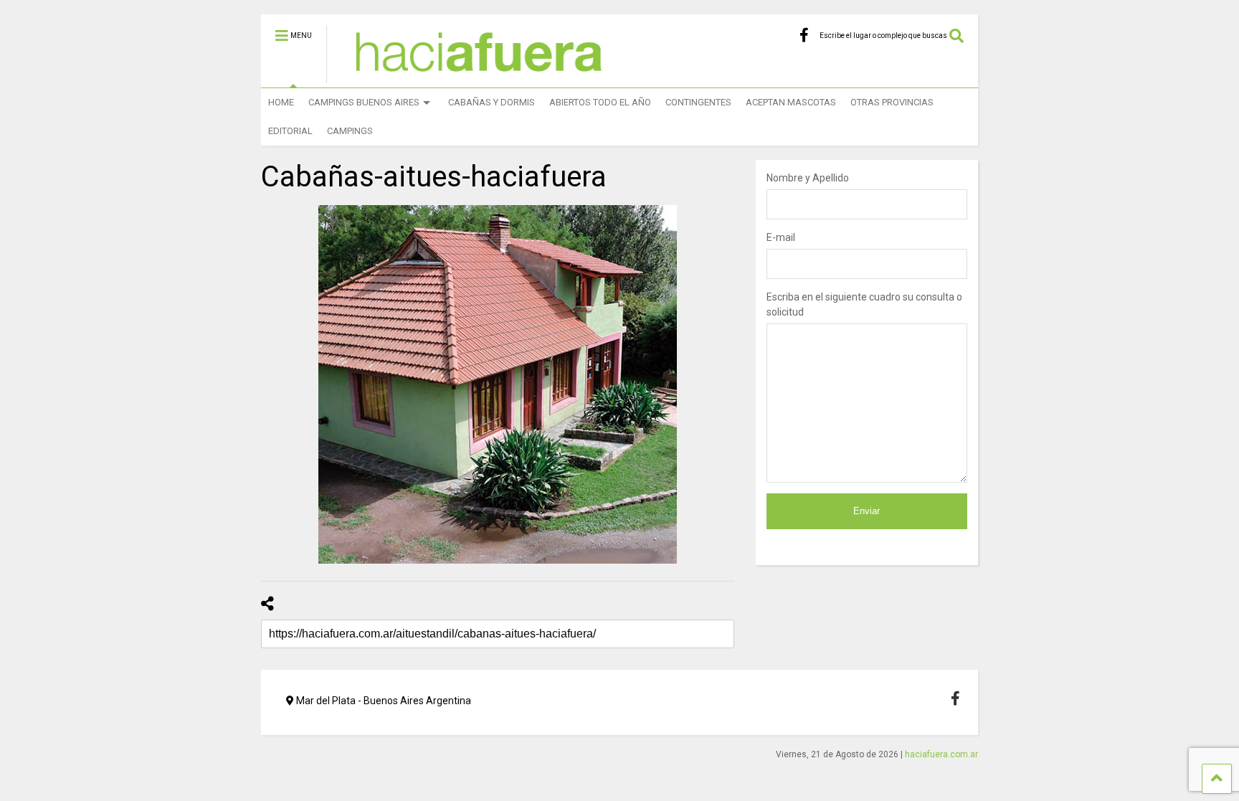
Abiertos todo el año (600, 102)
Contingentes (698, 102)
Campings (350, 130)
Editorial (290, 130)
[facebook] (804, 35)
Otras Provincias (892, 102)
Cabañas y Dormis (491, 102)
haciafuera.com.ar (941, 754)
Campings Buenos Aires (363, 102)
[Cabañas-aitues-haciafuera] (497, 384)
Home (281, 102)
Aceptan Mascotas (791, 102)
